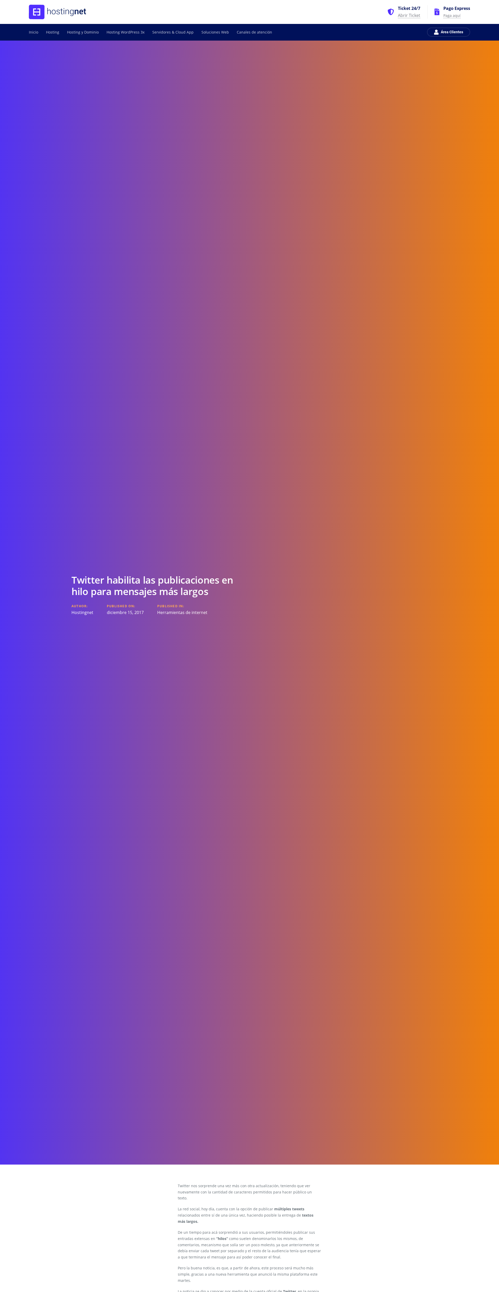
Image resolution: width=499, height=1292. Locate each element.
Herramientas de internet (182, 612)
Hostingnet (82, 612)
